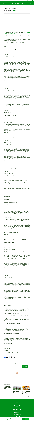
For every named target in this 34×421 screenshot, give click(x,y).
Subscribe (25, 366)
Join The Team (17, 412)
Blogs (13, 10)
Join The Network (17, 414)
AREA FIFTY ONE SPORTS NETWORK (17, 3)
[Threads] (17, 409)
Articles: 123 (17, 378)
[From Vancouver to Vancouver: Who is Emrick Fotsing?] (17, 388)
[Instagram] (16, 409)
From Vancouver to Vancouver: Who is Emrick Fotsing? (16, 392)
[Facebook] (27, 0)
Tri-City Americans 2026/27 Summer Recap (7, 387)
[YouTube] (32, 0)
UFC (15, 32)
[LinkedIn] (19, 409)
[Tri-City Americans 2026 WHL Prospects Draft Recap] (26, 388)
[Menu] (31, 3)
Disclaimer (17, 416)
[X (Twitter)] (14, 409)
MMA (15, 10)
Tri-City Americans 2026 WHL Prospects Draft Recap (26, 393)
